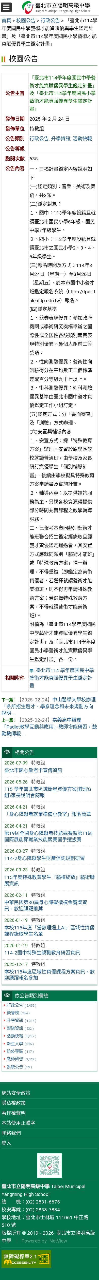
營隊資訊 (20, 1028)
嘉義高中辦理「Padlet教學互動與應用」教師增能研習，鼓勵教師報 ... (49, 727)
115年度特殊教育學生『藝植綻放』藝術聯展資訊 (49, 880)
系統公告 (19, 1066)
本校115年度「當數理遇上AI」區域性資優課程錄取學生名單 (49, 931)
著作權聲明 (14, 1113)
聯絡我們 (11, 1133)
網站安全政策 (16, 1093)
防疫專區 (20, 1051)
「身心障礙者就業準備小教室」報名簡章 (47, 814)
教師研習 (21, 1059)
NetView (58, 1241)
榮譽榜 (18, 1012)
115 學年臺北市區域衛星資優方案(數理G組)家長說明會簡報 (47, 792)
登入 (6, 1143)
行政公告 (21, 1005)
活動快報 (21, 1036)
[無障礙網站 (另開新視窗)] (49, 1259)
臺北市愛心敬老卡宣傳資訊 (33, 770)
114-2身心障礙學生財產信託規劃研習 (44, 858)
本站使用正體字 (18, 1123)
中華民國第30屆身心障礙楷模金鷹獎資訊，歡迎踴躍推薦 (45, 906)
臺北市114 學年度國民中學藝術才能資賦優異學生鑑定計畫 (61, 678)
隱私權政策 (14, 1103)
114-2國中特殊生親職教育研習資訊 (42, 953)
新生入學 (20, 1043)
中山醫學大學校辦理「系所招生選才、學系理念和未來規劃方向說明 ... (49, 706)
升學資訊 (21, 1020)
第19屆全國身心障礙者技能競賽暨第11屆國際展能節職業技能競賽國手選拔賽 (48, 836)
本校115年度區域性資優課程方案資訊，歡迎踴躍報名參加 (49, 975)
